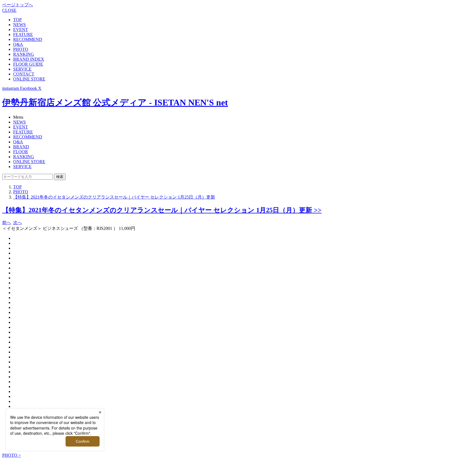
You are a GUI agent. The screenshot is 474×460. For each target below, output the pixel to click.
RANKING (23, 54)
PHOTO (20, 49)
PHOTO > (11, 455)
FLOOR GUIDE (28, 64)
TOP (17, 19)
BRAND (21, 146)
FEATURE (23, 34)
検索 (59, 177)
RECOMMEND (27, 39)
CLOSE (9, 10)
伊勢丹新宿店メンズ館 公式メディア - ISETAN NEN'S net (115, 102)
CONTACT (23, 74)
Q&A (18, 44)
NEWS (19, 24)
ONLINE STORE (29, 79)
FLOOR (20, 151)
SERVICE (22, 69)
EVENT (20, 29)
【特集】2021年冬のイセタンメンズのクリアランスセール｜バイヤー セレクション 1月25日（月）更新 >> (161, 210)
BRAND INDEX (28, 59)
